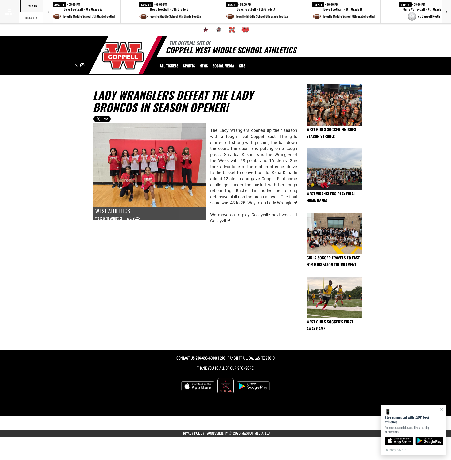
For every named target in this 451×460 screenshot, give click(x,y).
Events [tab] (32, 6)
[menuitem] (205, 30)
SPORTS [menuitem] (189, 65)
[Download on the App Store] (399, 441)
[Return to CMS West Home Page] (123, 55)
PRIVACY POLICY (192, 433)
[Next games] (446, 11)
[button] (84, 11)
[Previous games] (48, 11)
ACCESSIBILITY (217, 433)
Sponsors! (245, 368)
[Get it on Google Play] (429, 441)
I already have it (395, 450)
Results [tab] (31, 17)
